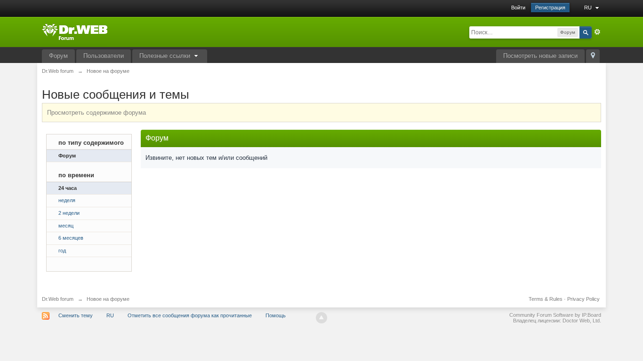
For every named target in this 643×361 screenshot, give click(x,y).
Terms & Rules (546, 299)
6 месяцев (70, 238)
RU (588, 7)
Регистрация (550, 7)
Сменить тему (75, 315)
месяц (65, 225)
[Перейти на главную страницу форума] (74, 31)
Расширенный (597, 32)
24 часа (67, 188)
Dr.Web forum (57, 299)
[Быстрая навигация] (593, 56)
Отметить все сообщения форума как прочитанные (190, 315)
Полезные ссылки (165, 55)
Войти (518, 7)
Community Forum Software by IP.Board (555, 315)
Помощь (275, 315)
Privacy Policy (583, 299)
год (62, 250)
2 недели (69, 213)
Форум (58, 55)
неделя (66, 200)
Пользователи (103, 55)
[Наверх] (321, 317)
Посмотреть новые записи (540, 55)
